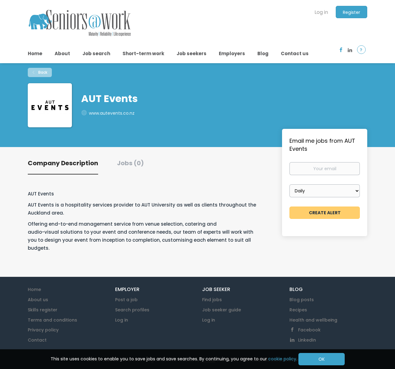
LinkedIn (307, 340)
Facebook (309, 330)
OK (321, 359)
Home (34, 289)
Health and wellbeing (313, 320)
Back (42, 72)
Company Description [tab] (63, 163)
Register (351, 12)
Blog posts (301, 300)
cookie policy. (282, 359)
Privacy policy (43, 330)
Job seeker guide (221, 310)
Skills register (42, 310)
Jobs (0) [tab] (130, 163)
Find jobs (212, 300)
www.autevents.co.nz (112, 113)
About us (38, 300)
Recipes (298, 310)
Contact (37, 340)
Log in (321, 12)
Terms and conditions (52, 320)
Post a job (126, 300)
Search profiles (132, 310)
